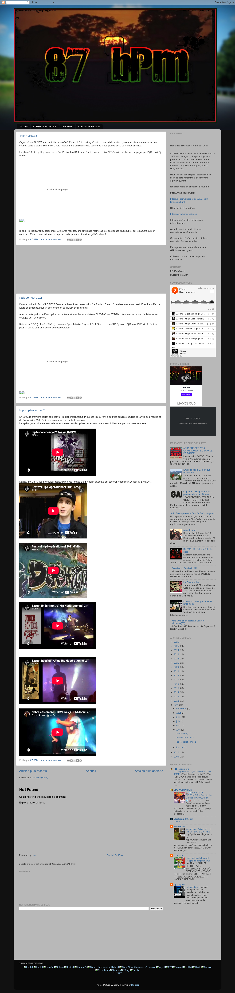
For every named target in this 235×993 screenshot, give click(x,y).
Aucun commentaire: (52, 239)
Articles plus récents (33, 771)
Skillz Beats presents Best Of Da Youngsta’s (192, 513)
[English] (38, 967)
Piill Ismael (179, 826)
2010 (177, 752)
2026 (177, 642)
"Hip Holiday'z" (28, 135)
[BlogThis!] (71, 239)
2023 (177, 654)
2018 (177, 675)
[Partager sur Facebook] (77, 239)
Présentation (192, 887)
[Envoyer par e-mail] (68, 239)
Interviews (67, 126)
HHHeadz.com (181, 769)
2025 (177, 646)
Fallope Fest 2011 (30, 297)
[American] (29, 967)
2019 (177, 671)
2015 (177, 688)
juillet (179, 717)
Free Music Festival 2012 (184, 568)
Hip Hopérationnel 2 (32, 410)
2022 (177, 659)
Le (115, 973)
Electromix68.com (183, 819)
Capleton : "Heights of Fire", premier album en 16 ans (197, 492)
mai (178, 725)
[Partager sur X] (74, 239)
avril (178, 730)
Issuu (34, 855)
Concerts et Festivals (89, 126)
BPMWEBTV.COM (183, 790)
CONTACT (179, 821)
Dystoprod (179, 884)
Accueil (23, 126)
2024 (177, 650)
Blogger (119, 973)
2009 (177, 757)
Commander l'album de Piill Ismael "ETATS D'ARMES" (199, 830)
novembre (181, 709)
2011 (176, 705)
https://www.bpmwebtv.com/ (184, 214)
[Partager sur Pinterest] (80, 239)
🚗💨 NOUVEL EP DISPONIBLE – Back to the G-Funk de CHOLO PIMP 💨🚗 (199, 796)
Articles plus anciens (149, 771)
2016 (177, 684)
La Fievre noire (191, 582)
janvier (180, 747)
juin (178, 721)
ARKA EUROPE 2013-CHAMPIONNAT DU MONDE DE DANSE (197, 451)
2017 (177, 680)
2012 (177, 701)
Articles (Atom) (40, 777)
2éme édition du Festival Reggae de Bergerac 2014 (198, 859)
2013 (177, 696)
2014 (177, 692)
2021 (177, 663)
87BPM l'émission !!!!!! (44, 126)
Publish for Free (115, 855)
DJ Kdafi (178, 855)
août (178, 713)
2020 (177, 667)
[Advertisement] (91, 269)
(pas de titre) (189, 530)
